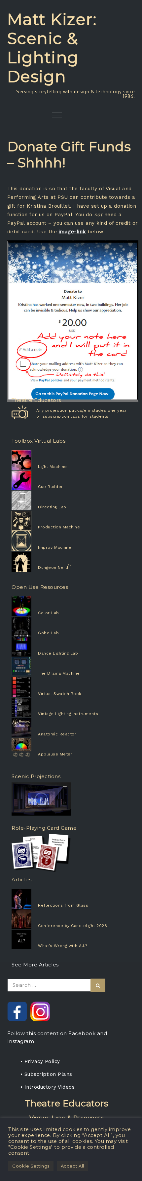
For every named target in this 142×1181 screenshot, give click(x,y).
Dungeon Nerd (53, 567)
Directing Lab (52, 507)
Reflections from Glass (63, 905)
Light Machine (52, 466)
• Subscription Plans (46, 1074)
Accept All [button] (72, 1166)
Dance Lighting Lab (58, 653)
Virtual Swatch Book (60, 693)
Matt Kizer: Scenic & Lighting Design (52, 48)
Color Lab (48, 613)
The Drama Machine (59, 673)
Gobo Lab (48, 633)
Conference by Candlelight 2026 (72, 925)
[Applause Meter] (31, 748)
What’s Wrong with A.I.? (62, 945)
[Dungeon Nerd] (31, 562)
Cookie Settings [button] (31, 1166)
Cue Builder (50, 486)
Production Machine (59, 527)
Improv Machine (54, 547)
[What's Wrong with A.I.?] (36, 939)
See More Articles (35, 964)
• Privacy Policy (40, 1061)
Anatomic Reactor (57, 734)
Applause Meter (55, 754)
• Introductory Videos (47, 1087)
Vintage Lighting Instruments (68, 713)
